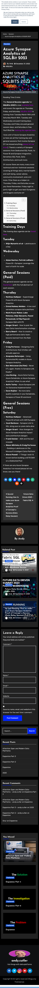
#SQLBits (9, 66)
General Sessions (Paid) (15, 211)
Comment (7, 644)
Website (6, 696)
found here (7, 285)
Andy (11, 64)
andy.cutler (20, 960)
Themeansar (19, 982)
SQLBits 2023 (26, 111)
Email (5, 686)
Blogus (31, 979)
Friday (12, 215)
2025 (5, 773)
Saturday (12, 221)
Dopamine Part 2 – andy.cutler (15, 813)
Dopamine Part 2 (9, 762)
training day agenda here (25, 130)
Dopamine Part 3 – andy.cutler (15, 807)
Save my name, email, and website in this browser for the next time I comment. (19, 710)
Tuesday (12, 205)
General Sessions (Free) (15, 218)
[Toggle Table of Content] (22, 200)
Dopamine (7, 767)
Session (7, 44)
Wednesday (13, 208)
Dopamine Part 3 (9, 756)
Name (6, 675)
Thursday (12, 213)
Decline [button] (24, 22)
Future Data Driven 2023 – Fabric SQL (27, 497)
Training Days (11, 203)
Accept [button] (15, 22)
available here (27, 105)
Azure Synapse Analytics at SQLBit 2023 (17, 53)
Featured (10, 851)
